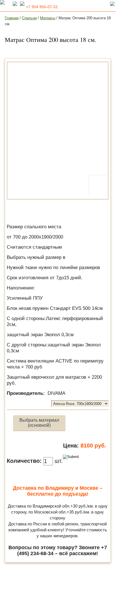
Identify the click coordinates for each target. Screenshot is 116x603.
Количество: (24, 461)
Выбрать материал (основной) (39, 423)
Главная (12, 18)
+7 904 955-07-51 (42, 7)
